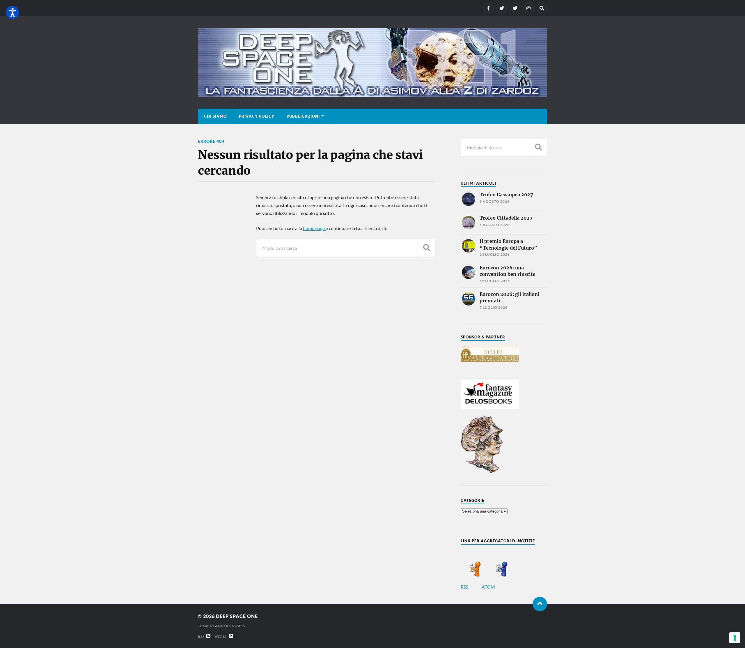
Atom (222, 636)
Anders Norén (230, 626)
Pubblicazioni (303, 116)
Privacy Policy (256, 116)
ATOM (489, 586)
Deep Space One (237, 616)
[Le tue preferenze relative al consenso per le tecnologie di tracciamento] (734, 637)
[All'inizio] (540, 604)
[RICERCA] (426, 248)
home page (314, 228)
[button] (12, 12)
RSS (465, 586)
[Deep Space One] (372, 62)
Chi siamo (215, 116)
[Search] (542, 8)
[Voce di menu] (488, 8)
